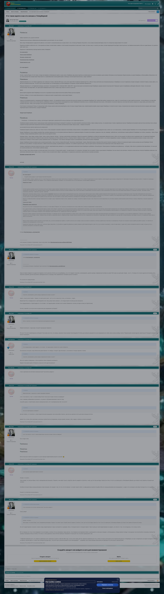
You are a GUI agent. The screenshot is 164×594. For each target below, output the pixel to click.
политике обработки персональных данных (55, 589)
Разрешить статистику (107, 584)
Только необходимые (107, 588)
